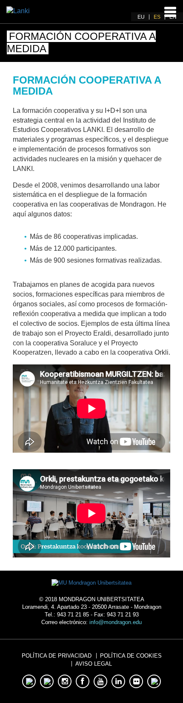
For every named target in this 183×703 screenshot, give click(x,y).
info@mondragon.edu (115, 622)
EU (141, 17)
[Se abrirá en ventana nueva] (91, 583)
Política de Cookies (131, 655)
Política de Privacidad (57, 655)
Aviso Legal (93, 664)
